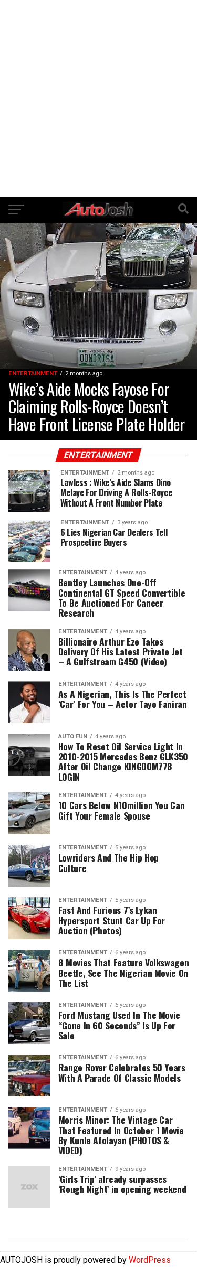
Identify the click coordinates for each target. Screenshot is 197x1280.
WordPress (150, 1260)
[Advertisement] (98, 98)
